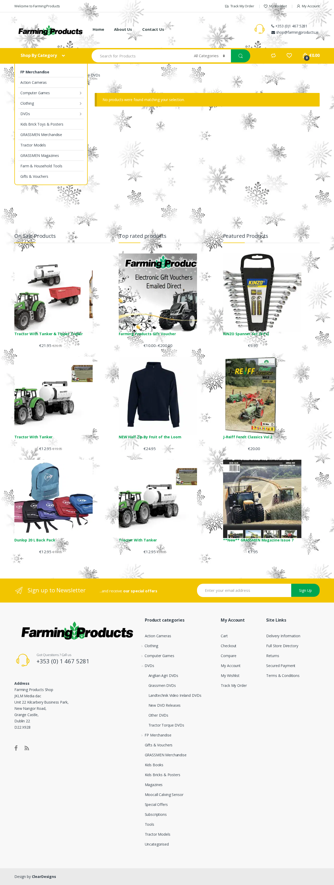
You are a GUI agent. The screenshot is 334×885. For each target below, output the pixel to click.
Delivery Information (283, 635)
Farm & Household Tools (41, 165)
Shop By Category (39, 55)
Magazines (154, 784)
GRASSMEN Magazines (39, 155)
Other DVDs (158, 715)
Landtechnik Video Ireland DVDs (174, 695)
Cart (224, 635)
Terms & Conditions (282, 675)
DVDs (25, 113)
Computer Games (35, 92)
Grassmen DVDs (162, 685)
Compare (228, 655)
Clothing (27, 103)
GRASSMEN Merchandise (41, 134)
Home (98, 29)
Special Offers (156, 804)
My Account (311, 6)
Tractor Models (33, 145)
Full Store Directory (282, 645)
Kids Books (154, 764)
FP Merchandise (34, 71)
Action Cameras (33, 82)
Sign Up (305, 590)
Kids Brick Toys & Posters (41, 124)
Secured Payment (280, 665)
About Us (123, 29)
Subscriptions (156, 814)
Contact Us (153, 29)
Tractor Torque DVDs (166, 725)
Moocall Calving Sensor (164, 794)
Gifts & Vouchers (34, 176)
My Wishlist (278, 6)
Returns (272, 655)
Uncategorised (157, 844)
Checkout (228, 645)
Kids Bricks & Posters (162, 774)
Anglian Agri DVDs (163, 675)
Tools (149, 824)
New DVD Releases (164, 705)
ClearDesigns (44, 876)
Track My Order (242, 6)
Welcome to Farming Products (37, 6)
